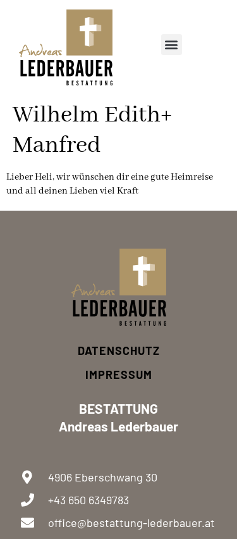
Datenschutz (119, 350)
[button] (171, 44)
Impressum (118, 374)
